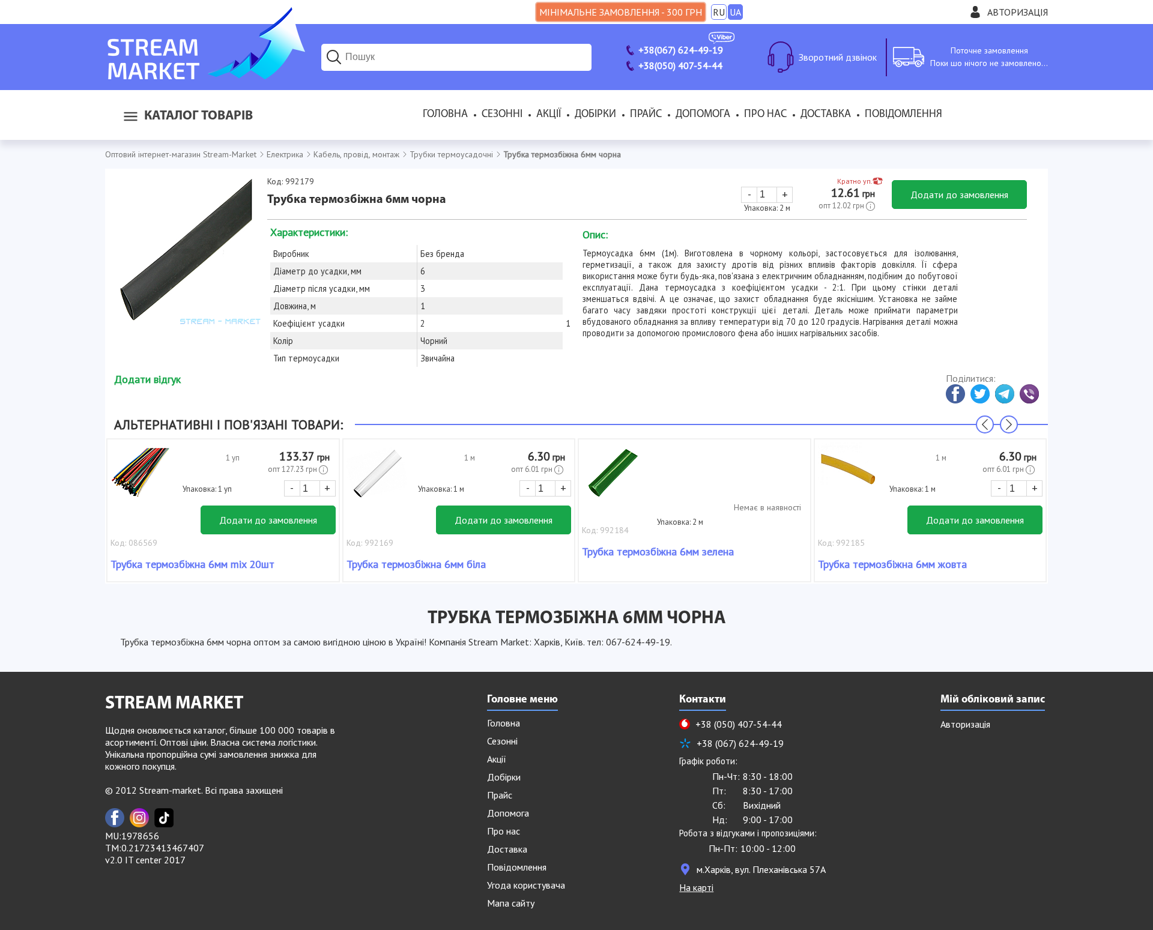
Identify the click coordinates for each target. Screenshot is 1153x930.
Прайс (646, 114)
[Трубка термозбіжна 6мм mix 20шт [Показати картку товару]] (140, 478)
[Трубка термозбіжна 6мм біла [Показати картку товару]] (377, 478)
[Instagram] (139, 817)
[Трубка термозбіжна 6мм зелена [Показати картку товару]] (612, 478)
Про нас (765, 114)
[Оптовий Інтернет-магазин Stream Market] (205, 76)
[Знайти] (334, 57)
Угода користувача (526, 885)
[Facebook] (114, 817)
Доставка (825, 114)
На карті (696, 887)
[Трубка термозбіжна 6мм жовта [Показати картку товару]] (848, 478)
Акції (548, 114)
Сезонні (502, 114)
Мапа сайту (510, 903)
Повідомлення (903, 114)
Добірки (595, 114)
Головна (445, 114)
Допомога (703, 114)
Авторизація (1017, 12)
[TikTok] (164, 817)
